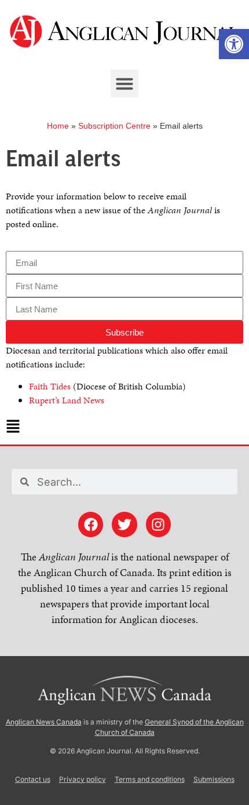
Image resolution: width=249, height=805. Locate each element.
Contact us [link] (32, 779)
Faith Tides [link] (50, 386)
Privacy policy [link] (82, 779)
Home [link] (58, 126)
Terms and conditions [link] (150, 779)
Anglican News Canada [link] (44, 721)
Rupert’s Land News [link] (66, 400)
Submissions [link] (214, 779)
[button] (124, 83)
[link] (234, 44)
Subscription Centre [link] (114, 126)
